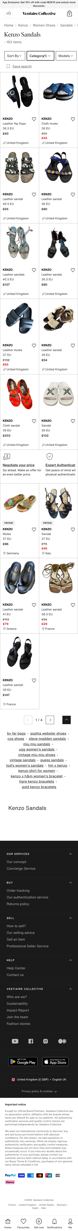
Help (11, 960)
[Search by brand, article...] (8, 13)
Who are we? (17, 996)
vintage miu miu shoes (36, 754)
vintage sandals (23, 760)
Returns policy (18, 903)
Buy (10, 883)
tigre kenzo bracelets (36, 781)
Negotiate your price (19, 464)
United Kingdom (27, 1204)
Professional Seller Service (27, 946)
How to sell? (16, 925)
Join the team (17, 1016)
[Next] (50, 720)
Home (8, 25)
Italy (43, 1208)
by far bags (16, 733)
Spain (35, 1208)
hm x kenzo (57, 765)
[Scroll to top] (66, 720)
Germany (62, 1204)
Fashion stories (18, 1023)
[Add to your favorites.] (34, 119)
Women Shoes (44, 25)
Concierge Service (21, 868)
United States (46, 1204)
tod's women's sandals (24, 765)
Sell (10, 918)
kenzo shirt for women (36, 770)
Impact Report (18, 1010)
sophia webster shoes (48, 733)
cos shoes (15, 738)
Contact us (15, 974)
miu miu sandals (36, 744)
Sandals (66, 25)
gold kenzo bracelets (39, 787)
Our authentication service (27, 897)
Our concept (16, 861)
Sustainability (17, 1003)
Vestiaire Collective (25, 989)
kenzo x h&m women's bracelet (37, 776)
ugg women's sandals (36, 749)
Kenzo (23, 25)
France (12, 1204)
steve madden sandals (47, 738)
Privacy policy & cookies (37, 1091)
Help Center (16, 968)
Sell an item (16, 939)
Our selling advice (21, 932)
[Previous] (28, 720)
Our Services (18, 854)
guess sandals (52, 760)
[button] (69, 13)
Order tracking (18, 890)
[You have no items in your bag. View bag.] (69, 13)
